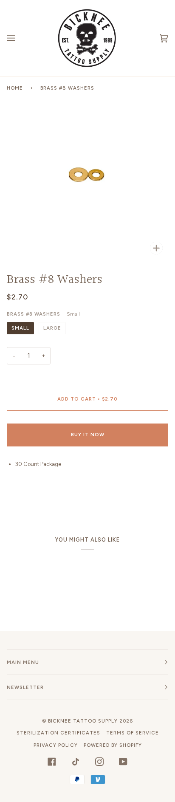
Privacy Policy (56, 745)
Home (15, 88)
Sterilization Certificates (58, 733)
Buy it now (87, 435)
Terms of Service (132, 733)
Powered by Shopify (113, 745)
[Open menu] (19, 38)
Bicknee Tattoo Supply (83, 721)
